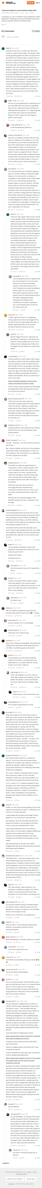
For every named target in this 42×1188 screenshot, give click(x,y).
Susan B (11, 315)
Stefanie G (9, 608)
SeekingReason (13, 702)
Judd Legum (6, 13)
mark (7, 979)
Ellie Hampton (10, 902)
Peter (7, 48)
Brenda (8, 641)
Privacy (29, 1172)
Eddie (8, 922)
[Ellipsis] (39, 48)
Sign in (38, 3)
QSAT (12, 334)
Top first (37, 31)
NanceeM (11, 169)
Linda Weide (12, 356)
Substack (11, 1184)
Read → (4, 24)
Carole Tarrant (10, 969)
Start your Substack (16, 1179)
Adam (10, 544)
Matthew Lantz (13, 425)
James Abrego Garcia (15, 399)
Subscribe (31, 3)
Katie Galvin (12, 620)
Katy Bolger (14, 672)
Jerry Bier (9, 712)
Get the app (31, 1179)
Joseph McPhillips (12, 755)
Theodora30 (10, 1001)
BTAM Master (12, 630)
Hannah (10, 1104)
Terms (35, 1172)
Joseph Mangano (11, 510)
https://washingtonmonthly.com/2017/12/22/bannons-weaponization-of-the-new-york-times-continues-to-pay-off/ (23, 1060)
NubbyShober (12, 463)
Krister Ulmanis (11, 440)
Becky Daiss (10, 937)
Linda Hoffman (16, 125)
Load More (5, 1163)
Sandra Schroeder (14, 135)
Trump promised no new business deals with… (19, 10)
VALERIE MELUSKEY (12, 856)
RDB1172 (11, 101)
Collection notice (21, 1174)
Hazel (8, 805)
